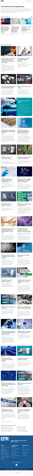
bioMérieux (27, 385)
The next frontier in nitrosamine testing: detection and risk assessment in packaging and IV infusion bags (8, 60)
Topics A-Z (7, 469)
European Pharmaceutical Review (6, 283)
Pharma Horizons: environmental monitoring (24, 383)
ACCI (13, 282)
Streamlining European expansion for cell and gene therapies (7, 359)
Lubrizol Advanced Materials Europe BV (22, 63)
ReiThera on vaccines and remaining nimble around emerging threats (6, 180)
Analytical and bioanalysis (5, 447)
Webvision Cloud (19, 472)
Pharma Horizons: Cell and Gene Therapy (24, 87)
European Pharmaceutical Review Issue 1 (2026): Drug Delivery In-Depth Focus (23, 132)
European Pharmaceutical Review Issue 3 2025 (6, 280)
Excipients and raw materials (21, 427)
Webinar (2, 25)
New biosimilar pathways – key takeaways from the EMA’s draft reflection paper (8, 384)
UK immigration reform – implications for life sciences (7, 410)
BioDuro (8, 34)
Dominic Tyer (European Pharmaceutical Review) (7, 183)
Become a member (20, 114)
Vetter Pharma (24, 134)
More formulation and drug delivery (6, 421)
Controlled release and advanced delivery (7, 428)
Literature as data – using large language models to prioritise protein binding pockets (24, 180)
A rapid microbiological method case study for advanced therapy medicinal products (8, 333)
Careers (23, 450)
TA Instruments (23, 33)
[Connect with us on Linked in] (16, 465)
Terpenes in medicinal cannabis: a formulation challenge (24, 157)
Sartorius (27, 89)
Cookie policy (24, 455)
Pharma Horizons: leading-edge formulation (8, 307)
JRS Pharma (11, 309)
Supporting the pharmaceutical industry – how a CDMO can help (24, 307)
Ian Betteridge (24, 413)
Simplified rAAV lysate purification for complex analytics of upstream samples (24, 230)
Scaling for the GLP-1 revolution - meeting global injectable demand (24, 281)
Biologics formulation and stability (6, 427)
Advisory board (14, 453)
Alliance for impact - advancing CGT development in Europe (24, 332)
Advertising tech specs (15, 452)
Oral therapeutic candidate (21, 428)
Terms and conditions (25, 452)
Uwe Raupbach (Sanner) (4, 259)
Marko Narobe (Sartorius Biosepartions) (23, 233)
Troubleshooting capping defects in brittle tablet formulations (8, 87)
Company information (25, 449)
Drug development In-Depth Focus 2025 (23, 255)
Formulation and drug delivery (5, 456)
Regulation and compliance (5, 454)
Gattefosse (3, 310)
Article (3, 57)
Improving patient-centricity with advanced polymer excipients (23, 60)
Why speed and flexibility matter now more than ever (24, 204)
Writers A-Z (12, 469)
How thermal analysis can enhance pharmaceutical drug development (26, 28)
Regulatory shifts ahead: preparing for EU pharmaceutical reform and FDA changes (5, 29)
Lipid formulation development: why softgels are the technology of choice (8, 132)
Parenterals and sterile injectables (22, 430)
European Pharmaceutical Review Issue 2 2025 (22, 359)
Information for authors (15, 455)
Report (19, 85)
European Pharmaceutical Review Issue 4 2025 (6, 204)
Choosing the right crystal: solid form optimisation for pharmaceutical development (15, 29)
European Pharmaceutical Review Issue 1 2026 (6, 157)
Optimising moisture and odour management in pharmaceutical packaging (8, 256)
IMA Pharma (12, 89)
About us (23, 447)
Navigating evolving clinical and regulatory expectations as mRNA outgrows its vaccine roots (8, 230)
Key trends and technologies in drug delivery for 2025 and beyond (24, 411)
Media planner (14, 450)
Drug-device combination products (6, 430)
